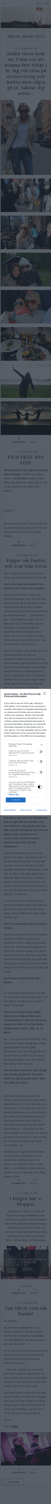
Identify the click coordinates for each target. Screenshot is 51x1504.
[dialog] (25, 752)
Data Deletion (10, 810)
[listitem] (25, 745)
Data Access (25, 810)
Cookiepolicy (41, 810)
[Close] (45, 694)
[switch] (40, 751)
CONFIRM (15, 800)
